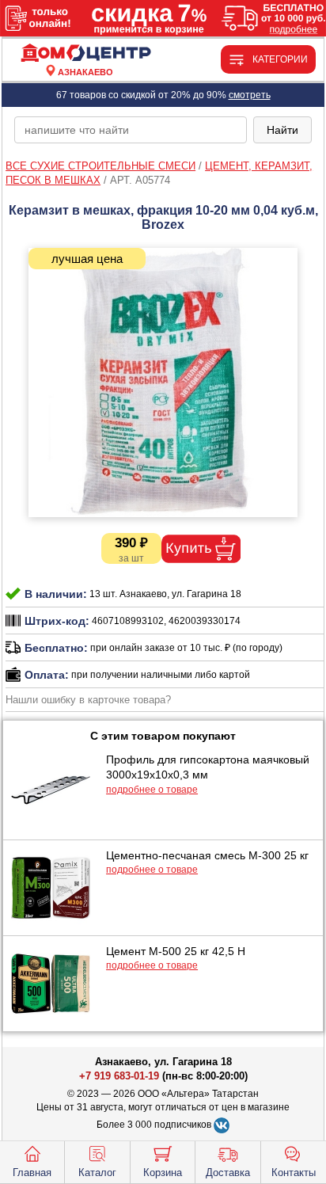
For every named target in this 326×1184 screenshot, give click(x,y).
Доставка (228, 1172)
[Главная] (85, 53)
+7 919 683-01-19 (119, 1076)
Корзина (162, 1172)
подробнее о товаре (152, 789)
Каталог (97, 1172)
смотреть (250, 95)
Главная (32, 1172)
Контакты (293, 1172)
